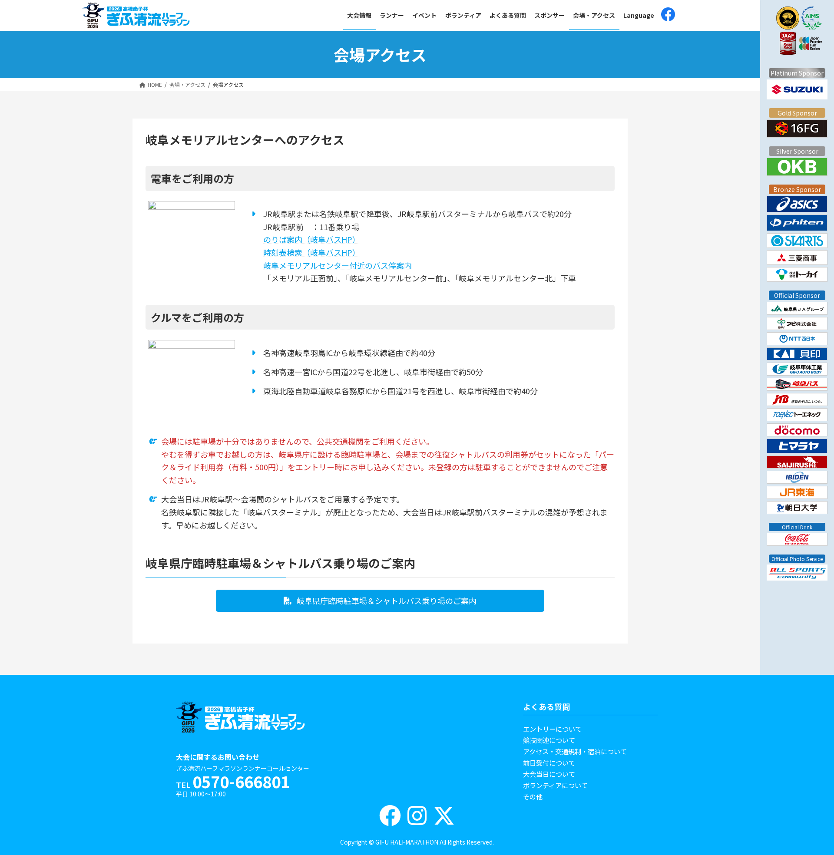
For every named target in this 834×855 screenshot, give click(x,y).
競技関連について (549, 740)
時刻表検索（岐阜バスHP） (311, 252)
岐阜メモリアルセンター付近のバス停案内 (337, 265)
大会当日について (549, 774)
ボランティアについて (555, 785)
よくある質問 (546, 706)
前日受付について (549, 762)
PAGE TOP (801, 815)
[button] (380, 601)
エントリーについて (552, 728)
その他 (533, 796)
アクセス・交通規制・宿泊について (575, 751)
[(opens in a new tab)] (668, 15)
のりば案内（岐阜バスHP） (311, 239)
